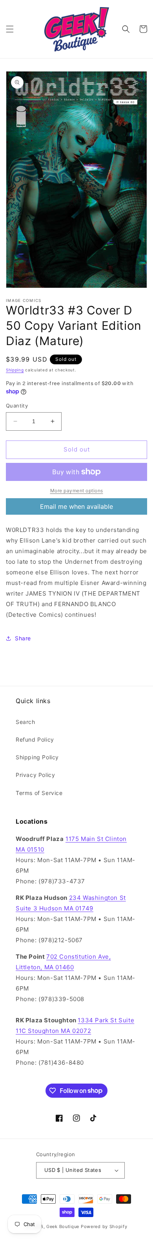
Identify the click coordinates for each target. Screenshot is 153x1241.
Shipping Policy (37, 757)
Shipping (15, 369)
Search (25, 721)
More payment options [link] (76, 490)
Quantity (17, 405)
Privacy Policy (35, 774)
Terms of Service (39, 793)
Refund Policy (35, 739)
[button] (9, 29)
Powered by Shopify (104, 1226)
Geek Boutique (62, 1226)
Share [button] (23, 638)
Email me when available (76, 506)
